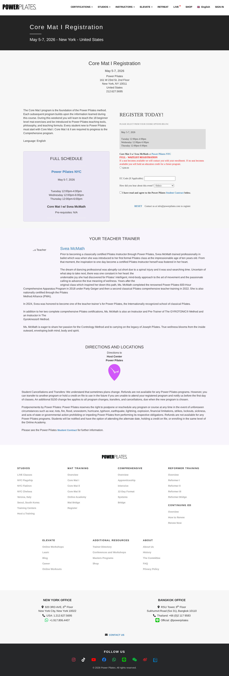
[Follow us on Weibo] (145, 659)
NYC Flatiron (24, 485)
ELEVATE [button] (145, 7)
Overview (73, 474)
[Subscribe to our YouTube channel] (94, 659)
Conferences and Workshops (109, 552)
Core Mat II (74, 485)
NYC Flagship (25, 480)
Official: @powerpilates (174, 620)
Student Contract (175, 193)
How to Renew (176, 517)
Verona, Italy (24, 497)
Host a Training (26, 513)
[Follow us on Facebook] (104, 659)
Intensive (123, 485)
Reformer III (174, 491)
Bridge (121, 502)
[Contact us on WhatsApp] (114, 659)
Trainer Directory (102, 546)
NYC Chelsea (24, 491)
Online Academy (77, 497)
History (147, 552)
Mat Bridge (74, 502)
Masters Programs (103, 558)
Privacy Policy (151, 569)
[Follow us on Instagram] (74, 659)
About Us (148, 546)
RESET (138, 206)
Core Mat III (74, 491)
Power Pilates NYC (161, 154)
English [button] (205, 7)
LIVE (176, 7)
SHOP (189, 7)
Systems (123, 497)
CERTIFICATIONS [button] (81, 7)
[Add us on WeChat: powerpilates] (135, 659)
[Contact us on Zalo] (155, 659)
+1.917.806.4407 (60, 620)
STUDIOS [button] (103, 7)
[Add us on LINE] (124, 659)
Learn (45, 552)
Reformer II (174, 485)
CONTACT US (116, 635)
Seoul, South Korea (28, 502)
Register (72, 508)
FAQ (145, 563)
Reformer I (174, 480)
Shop (96, 563)
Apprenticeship (126, 480)
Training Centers (26, 508)
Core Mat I (73, 480)
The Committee (151, 558)
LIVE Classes (24, 474)
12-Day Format (126, 491)
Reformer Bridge (177, 497)
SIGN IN (219, 7)
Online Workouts (52, 569)
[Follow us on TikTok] (84, 659)
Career (46, 563)
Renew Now (175, 523)
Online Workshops (53, 546)
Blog (45, 558)
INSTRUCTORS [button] (124, 7)
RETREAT (163, 7)
